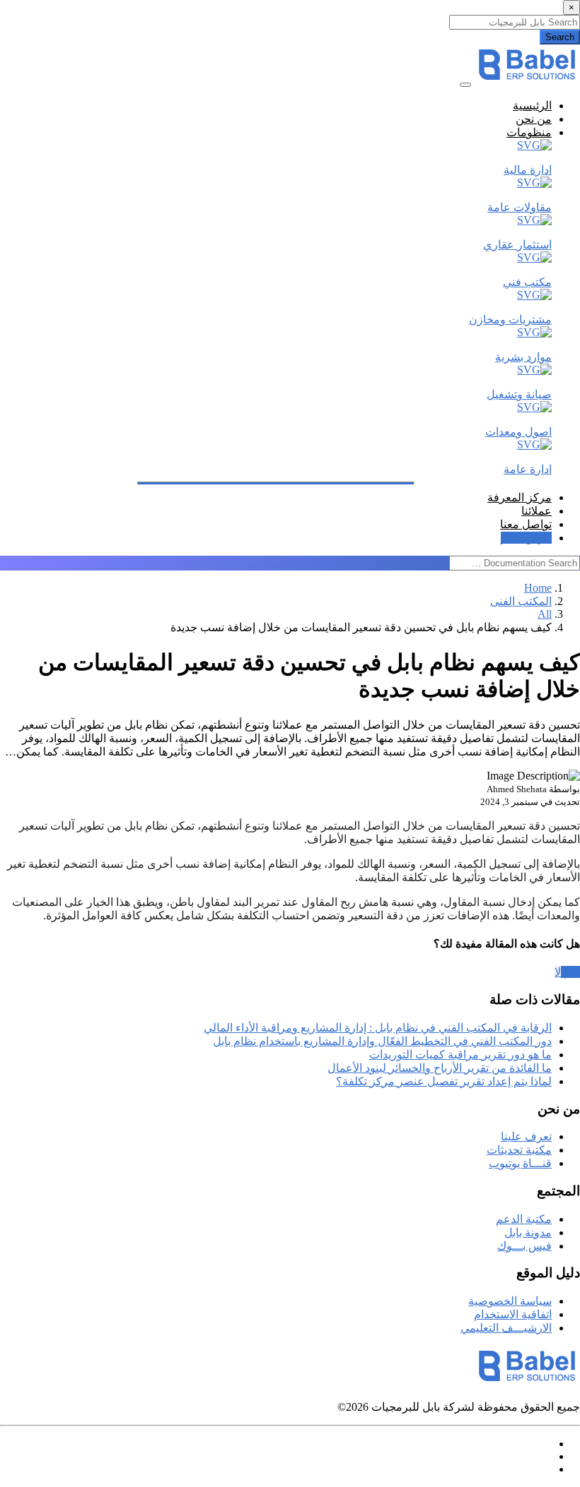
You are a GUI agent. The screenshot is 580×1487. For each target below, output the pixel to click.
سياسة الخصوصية (510, 1301)
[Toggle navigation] (465, 85)
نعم (570, 972)
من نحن (534, 119)
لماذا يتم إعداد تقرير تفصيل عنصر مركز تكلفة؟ (444, 1081)
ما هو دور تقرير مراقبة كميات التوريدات (460, 1055)
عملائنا (536, 511)
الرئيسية (532, 106)
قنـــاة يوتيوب (520, 1163)
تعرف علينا (526, 1136)
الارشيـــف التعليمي (506, 1328)
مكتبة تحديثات (519, 1150)
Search (559, 37)
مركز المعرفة (519, 497)
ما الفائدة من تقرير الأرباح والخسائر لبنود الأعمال (439, 1068)
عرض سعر (526, 538)
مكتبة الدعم (524, 1219)
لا (558, 972)
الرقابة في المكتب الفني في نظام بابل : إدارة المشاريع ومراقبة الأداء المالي (378, 1028)
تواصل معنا (526, 524)
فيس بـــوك (524, 1246)
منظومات (529, 132)
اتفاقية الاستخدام (513, 1314)
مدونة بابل (528, 1232)
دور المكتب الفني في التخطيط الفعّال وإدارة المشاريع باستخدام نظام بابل (382, 1041)
